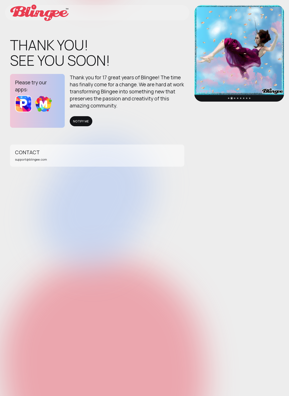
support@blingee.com (31, 159)
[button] (228, 98)
